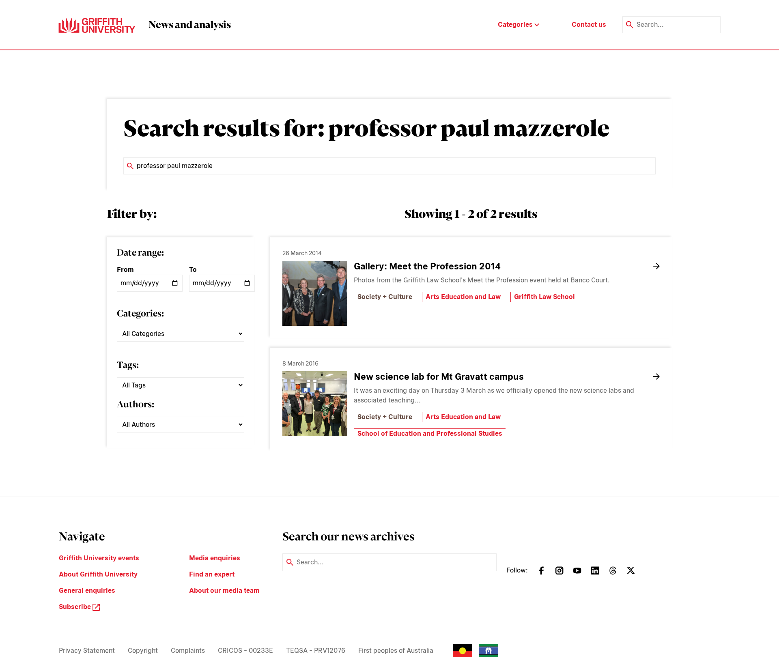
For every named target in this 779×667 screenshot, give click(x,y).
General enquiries (87, 590)
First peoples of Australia (395, 650)
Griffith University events (99, 558)
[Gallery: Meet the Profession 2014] (314, 293)
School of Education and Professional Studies (429, 433)
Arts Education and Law (463, 297)
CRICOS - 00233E (245, 650)
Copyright (143, 650)
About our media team (224, 590)
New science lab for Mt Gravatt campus (439, 376)
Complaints (188, 650)
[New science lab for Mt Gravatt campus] (314, 403)
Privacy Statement (87, 650)
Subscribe (76, 607)
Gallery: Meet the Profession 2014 (427, 266)
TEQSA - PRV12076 (315, 650)
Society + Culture (384, 297)
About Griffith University (98, 574)
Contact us (589, 24)
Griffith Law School (544, 297)
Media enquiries (214, 558)
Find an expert (212, 574)
